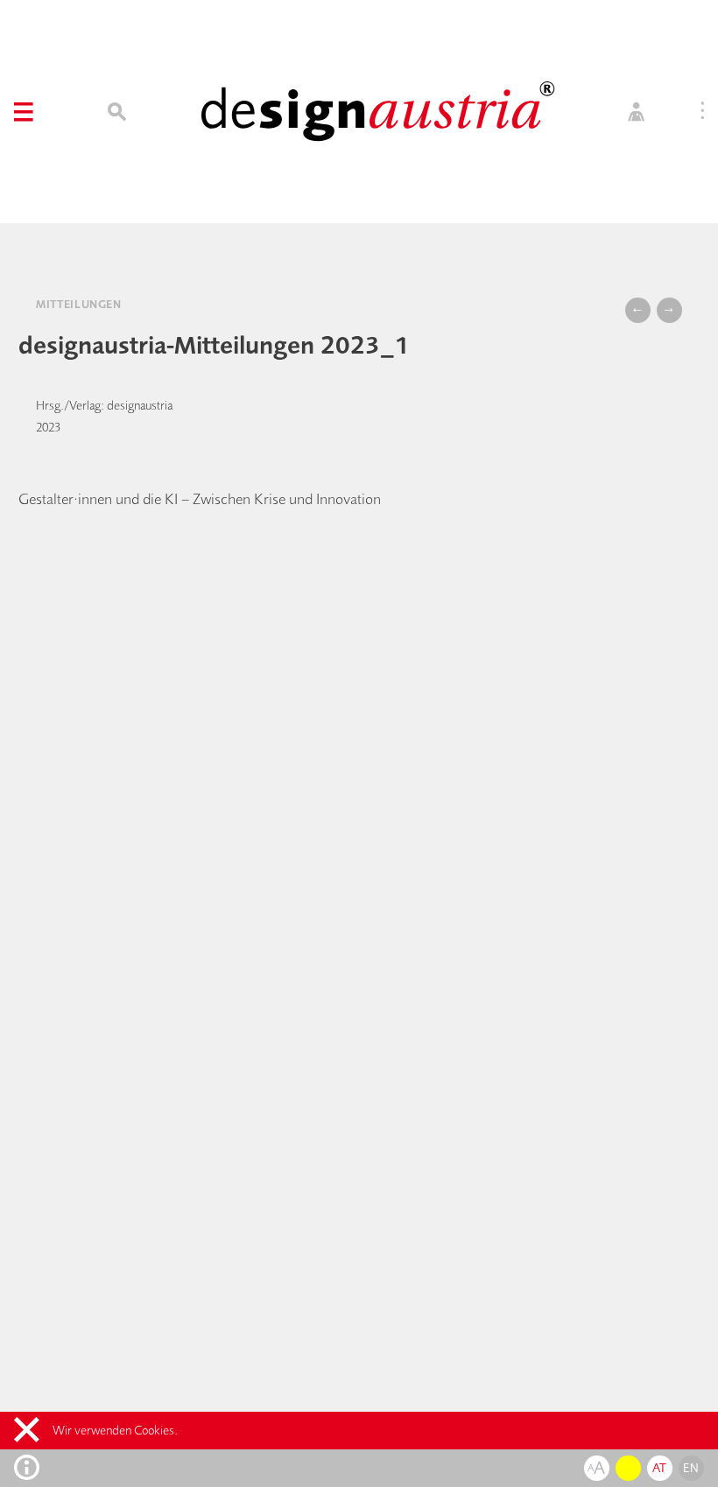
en (691, 1467)
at (659, 1467)
